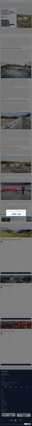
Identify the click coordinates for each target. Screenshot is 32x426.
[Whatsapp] (30, 424)
